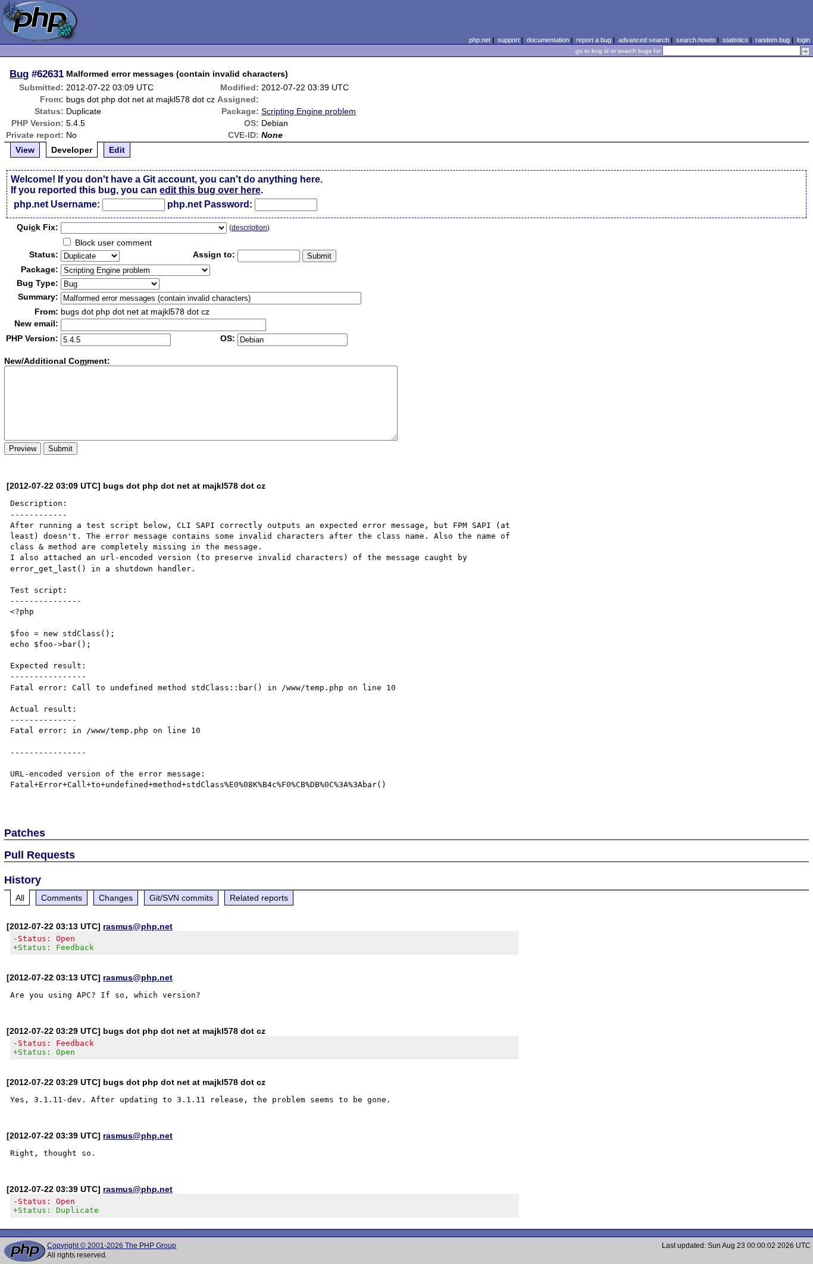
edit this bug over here (210, 190)
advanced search (643, 39)
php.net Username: (57, 204)
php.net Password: (209, 204)
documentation (548, 39)
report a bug (593, 39)
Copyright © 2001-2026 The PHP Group (111, 1245)
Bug (19, 74)
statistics (735, 39)
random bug (772, 39)
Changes (116, 898)
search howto (695, 39)
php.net (479, 39)
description (249, 228)
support (509, 39)
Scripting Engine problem (308, 111)
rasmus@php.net (138, 926)
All (19, 898)
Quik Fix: (37, 227)
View (25, 150)
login (803, 39)
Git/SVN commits (181, 898)
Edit (117, 150)
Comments (61, 898)
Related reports (259, 898)
